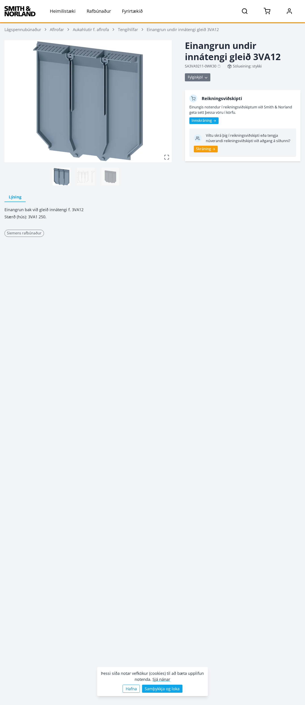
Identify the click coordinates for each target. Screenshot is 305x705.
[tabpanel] (88, 213)
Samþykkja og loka (162, 688)
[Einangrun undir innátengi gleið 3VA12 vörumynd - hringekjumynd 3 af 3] (110, 176)
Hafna (131, 688)
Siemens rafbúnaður (24, 233)
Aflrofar (57, 29)
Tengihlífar (128, 29)
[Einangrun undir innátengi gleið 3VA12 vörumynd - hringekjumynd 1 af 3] (61, 176)
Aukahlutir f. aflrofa (91, 29)
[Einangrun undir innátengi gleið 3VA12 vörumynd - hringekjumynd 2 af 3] (86, 176)
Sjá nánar (161, 679)
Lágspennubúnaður (22, 29)
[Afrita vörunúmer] (219, 66)
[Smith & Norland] (20, 11)
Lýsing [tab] (15, 197)
